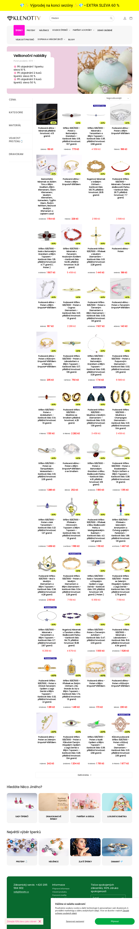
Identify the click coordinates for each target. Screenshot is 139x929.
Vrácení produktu (59, 892)
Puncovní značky (59, 895)
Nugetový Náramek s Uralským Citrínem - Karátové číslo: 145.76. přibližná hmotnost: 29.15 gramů (96, 187)
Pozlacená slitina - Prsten (120, 250)
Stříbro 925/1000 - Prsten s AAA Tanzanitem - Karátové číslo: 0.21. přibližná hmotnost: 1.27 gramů (47, 526)
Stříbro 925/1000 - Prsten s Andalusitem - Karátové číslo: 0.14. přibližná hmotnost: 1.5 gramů (47, 416)
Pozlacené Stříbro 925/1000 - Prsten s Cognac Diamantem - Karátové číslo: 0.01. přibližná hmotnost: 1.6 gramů (71, 310)
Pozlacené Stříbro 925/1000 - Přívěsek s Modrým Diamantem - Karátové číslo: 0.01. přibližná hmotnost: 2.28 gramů (96, 256)
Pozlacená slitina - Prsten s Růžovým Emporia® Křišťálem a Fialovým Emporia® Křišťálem (47, 361)
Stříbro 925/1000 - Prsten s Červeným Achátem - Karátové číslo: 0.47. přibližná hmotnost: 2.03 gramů (96, 636)
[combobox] (81, 18)
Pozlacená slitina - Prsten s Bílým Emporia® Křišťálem (120, 131)
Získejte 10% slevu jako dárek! (22, 921)
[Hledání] (111, 18)
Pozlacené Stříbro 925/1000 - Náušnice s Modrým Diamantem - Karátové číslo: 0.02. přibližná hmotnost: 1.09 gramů (96, 417)
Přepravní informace (60, 889)
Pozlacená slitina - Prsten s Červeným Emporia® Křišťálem (120, 305)
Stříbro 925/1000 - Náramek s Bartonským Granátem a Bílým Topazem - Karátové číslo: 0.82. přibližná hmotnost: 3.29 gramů (96, 365)
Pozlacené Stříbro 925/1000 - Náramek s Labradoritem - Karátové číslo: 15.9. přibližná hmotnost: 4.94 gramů (121, 637)
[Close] (40, 921)
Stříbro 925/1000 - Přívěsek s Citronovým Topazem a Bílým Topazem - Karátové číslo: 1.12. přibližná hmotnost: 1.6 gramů (71, 529)
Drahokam (16, 154)
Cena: (13, 99)
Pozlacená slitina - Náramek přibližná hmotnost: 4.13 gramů (47, 132)
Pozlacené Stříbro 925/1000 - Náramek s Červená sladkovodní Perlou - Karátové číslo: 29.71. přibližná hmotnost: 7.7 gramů (120, 188)
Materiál (15, 125)
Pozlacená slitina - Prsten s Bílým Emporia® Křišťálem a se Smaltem (71, 467)
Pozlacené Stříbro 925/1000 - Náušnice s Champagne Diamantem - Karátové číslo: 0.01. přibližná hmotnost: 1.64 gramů (121, 419)
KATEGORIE (16, 112)
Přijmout (115, 921)
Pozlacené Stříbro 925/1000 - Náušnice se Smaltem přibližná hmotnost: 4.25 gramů (71, 416)
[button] (61, 30)
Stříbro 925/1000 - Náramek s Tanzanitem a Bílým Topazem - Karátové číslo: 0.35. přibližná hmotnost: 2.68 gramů (96, 136)
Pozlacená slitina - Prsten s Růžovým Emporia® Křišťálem (120, 683)
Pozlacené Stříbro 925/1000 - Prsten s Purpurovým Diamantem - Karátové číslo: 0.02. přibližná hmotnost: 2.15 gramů (120, 364)
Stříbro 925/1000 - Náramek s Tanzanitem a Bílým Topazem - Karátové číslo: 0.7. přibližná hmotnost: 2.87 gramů (47, 637)
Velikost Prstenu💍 (16, 139)
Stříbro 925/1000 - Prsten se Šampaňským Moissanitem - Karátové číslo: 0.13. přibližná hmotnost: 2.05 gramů (47, 471)
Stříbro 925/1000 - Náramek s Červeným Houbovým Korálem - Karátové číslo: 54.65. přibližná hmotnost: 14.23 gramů (71, 258)
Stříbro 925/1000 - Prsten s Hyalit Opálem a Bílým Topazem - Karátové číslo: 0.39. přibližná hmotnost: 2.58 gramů (96, 745)
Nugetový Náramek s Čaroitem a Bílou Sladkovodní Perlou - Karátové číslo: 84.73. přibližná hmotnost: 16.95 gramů (71, 637)
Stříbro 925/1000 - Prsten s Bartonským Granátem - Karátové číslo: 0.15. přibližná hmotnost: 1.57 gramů (71, 136)
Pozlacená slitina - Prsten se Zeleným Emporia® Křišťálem (47, 740)
